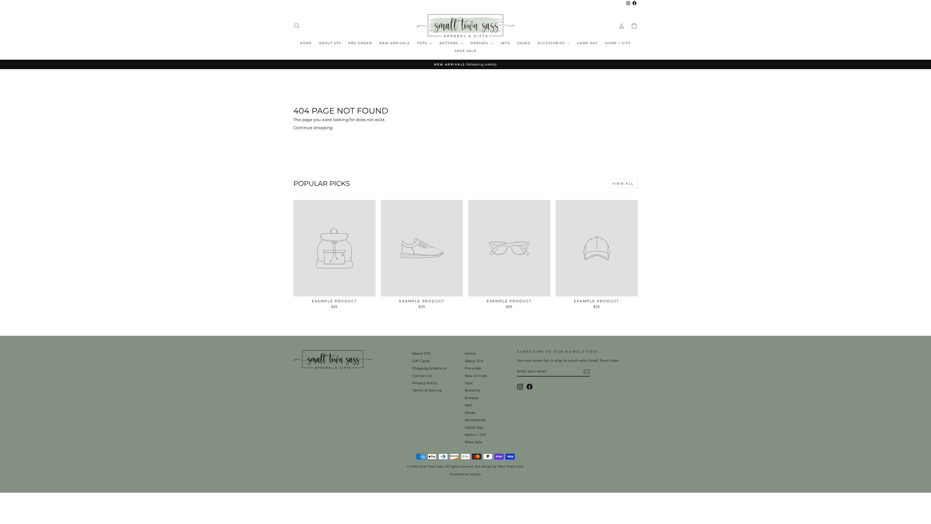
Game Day (587, 43)
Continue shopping (313, 127)
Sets (505, 43)
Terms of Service (427, 390)
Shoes (523, 43)
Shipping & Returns (429, 368)
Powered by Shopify (465, 474)
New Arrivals (394, 43)
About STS (330, 43)
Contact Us (422, 376)
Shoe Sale (466, 51)
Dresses (480, 43)
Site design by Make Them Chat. (499, 466)
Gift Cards (421, 361)
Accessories (552, 43)
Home (306, 43)
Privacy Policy (425, 383)
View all (623, 183)
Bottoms (450, 43)
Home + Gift (618, 43)
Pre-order (360, 43)
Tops (423, 43)
